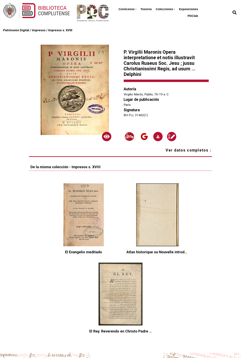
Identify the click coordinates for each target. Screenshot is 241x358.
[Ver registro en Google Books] (144, 136)
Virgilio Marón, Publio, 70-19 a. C (146, 94)
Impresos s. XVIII (60, 30)
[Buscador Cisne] (129, 136)
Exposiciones (188, 9)
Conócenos (127, 9)
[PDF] (158, 136)
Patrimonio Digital (16, 30)
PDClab (193, 16)
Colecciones (164, 9)
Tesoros (146, 9)
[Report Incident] (171, 136)
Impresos (38, 30)
